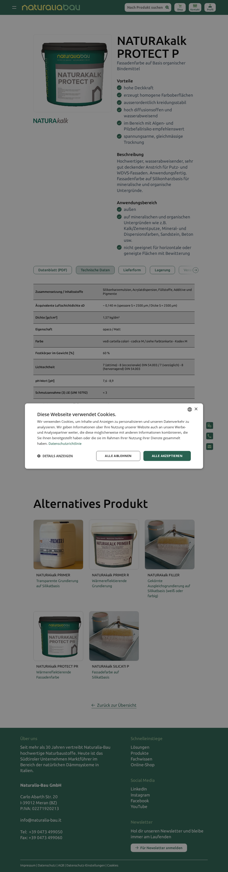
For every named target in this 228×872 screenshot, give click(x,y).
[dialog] (114, 436)
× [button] (195, 409)
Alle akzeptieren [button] (167, 456)
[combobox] (189, 409)
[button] (55, 455)
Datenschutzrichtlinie (65, 443)
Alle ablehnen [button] (118, 456)
